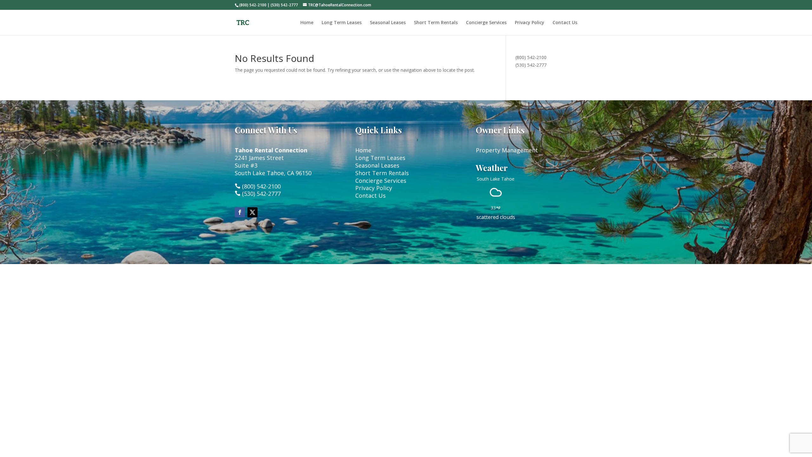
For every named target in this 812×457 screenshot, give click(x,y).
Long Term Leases (342, 22)
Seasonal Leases (388, 22)
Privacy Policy (529, 22)
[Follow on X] (252, 212)
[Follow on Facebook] (240, 212)
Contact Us (565, 22)
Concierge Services (486, 22)
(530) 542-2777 (531, 65)
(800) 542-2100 (531, 57)
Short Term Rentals (436, 22)
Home (306, 22)
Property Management (507, 150)
